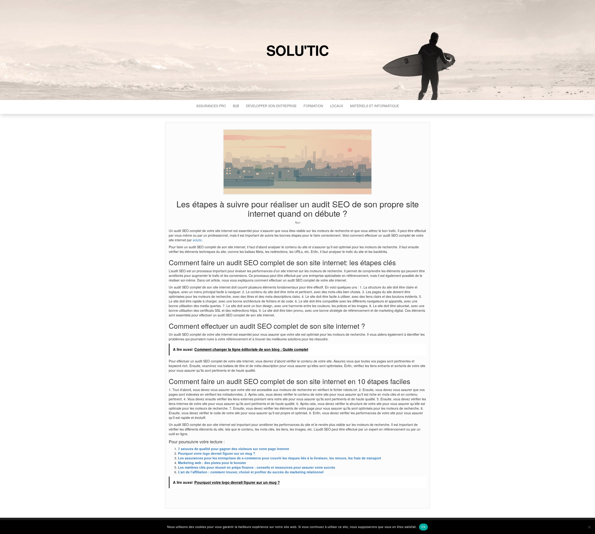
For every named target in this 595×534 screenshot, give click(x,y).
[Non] (589, 527)
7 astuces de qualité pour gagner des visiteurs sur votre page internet (233, 448)
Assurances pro (211, 105)
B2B (236, 105)
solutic (197, 240)
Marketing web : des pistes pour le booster (212, 462)
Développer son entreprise (271, 105)
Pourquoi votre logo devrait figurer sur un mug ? (216, 453)
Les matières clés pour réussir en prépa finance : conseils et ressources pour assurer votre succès (256, 467)
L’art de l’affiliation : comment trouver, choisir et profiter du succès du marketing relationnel (251, 472)
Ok (423, 527)
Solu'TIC (297, 50)
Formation (313, 105)
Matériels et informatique (374, 105)
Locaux (336, 105)
